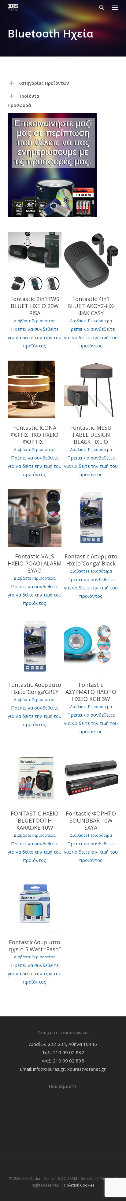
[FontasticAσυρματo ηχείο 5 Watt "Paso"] (35, 904)
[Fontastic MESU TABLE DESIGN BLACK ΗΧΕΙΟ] (91, 389)
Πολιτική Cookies (79, 1185)
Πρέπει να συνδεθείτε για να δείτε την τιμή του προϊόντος (34, 337)
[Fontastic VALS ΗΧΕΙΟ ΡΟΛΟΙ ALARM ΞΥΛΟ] (35, 518)
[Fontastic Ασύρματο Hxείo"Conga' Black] (91, 518)
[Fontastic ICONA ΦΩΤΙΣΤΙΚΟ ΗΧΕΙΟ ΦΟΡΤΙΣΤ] (35, 389)
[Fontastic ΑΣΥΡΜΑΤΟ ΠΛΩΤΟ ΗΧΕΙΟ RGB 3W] (91, 646)
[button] (115, 7)
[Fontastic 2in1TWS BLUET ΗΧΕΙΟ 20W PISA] (35, 261)
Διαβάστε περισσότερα (35, 321)
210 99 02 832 (68, 1052)
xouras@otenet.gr (86, 1069)
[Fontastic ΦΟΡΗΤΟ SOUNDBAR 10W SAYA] (91, 775)
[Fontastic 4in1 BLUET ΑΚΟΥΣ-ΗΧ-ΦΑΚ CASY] (91, 261)
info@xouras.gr (49, 1069)
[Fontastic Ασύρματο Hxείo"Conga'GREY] (35, 646)
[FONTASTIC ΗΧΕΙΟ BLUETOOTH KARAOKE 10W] (35, 775)
